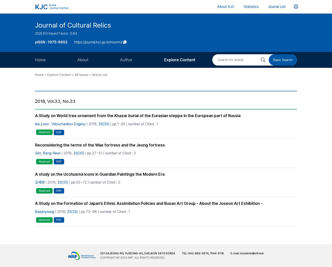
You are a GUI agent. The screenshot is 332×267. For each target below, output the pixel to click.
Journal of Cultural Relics (73, 25)
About (82, 59)
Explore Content (179, 59)
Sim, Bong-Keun (48, 153)
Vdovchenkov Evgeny (68, 124)
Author (126, 59)
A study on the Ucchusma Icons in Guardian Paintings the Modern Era (100, 174)
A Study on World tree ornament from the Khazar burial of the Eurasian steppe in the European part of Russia (138, 115)
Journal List (277, 7)
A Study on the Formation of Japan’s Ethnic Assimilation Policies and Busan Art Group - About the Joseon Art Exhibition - (148, 203)
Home (40, 59)
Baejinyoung (44, 212)
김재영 (39, 182)
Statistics (251, 7)
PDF (59, 132)
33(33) (103, 124)
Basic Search (282, 60)
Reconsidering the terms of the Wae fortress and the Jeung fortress (100, 145)
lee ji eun (42, 124)
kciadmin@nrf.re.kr (252, 253)
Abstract (44, 132)
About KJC (225, 7)
